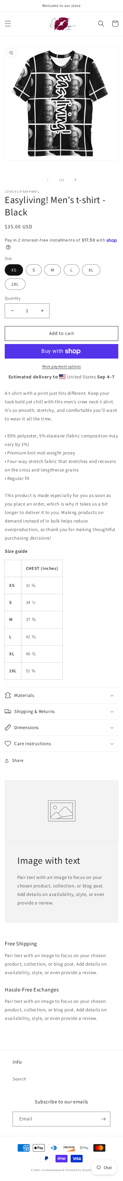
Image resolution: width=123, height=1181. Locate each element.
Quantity (12, 298)
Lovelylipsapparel (53, 1170)
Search (19, 1079)
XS (13, 270)
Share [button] (18, 760)
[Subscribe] (103, 1119)
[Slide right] (75, 180)
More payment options (61, 366)
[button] (8, 24)
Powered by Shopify (79, 1170)
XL (91, 270)
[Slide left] (48, 180)
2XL (15, 284)
